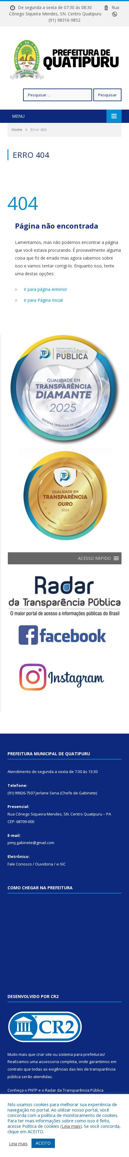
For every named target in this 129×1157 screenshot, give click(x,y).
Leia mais (71, 1126)
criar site (44, 1054)
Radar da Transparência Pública (74, 1090)
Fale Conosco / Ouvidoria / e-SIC (37, 864)
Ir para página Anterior (45, 289)
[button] (94, 558)
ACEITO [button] (43, 1143)
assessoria (49, 1061)
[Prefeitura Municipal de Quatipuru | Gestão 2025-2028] (64, 58)
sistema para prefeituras (81, 1054)
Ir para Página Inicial (43, 300)
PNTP (33, 1090)
